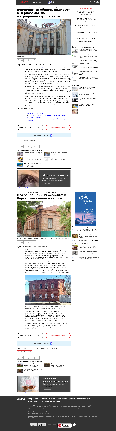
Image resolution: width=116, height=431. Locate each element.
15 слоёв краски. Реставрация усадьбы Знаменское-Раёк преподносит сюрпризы (32, 365)
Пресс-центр (72, 398)
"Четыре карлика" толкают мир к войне (87, 99)
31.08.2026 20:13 (21, 192)
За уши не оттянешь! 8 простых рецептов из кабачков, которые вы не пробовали (89, 236)
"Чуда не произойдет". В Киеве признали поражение (87, 105)
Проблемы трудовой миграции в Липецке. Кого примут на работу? (33, 153)
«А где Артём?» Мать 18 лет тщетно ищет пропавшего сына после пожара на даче (88, 242)
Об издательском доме (83, 398)
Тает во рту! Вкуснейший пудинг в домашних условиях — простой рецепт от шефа (88, 247)
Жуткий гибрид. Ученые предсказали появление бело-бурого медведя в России (89, 56)
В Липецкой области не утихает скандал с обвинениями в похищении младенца (85, 40)
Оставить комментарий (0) (58, 127)
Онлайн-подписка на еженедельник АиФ (39, 400)
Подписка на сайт (62, 398)
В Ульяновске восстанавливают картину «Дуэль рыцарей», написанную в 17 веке (59, 365)
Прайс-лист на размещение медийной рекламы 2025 (81, 400)
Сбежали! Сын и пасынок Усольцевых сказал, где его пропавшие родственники (89, 259)
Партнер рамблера (52, 424)
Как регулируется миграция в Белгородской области (59, 153)
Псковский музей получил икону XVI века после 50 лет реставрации (33, 371)
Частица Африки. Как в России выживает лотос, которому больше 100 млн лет (88, 79)
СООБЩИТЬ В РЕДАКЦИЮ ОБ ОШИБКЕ (50, 401)
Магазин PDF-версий (57, 400)
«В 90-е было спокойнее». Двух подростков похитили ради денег (88, 50)
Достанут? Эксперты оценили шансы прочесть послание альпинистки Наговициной (89, 231)
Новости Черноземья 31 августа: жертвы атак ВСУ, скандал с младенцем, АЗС (85, 13)
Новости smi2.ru (22, 187)
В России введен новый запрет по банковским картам (88, 93)
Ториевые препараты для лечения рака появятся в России (88, 88)
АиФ (27, 56)
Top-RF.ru (45, 68)
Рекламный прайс (33, 398)
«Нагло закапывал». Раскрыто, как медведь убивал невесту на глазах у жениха (88, 73)
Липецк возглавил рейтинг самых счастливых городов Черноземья (33, 158)
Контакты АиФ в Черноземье (47, 398)
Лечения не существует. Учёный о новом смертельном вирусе (88, 252)
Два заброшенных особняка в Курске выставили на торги (85, 33)
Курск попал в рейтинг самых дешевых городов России (59, 158)
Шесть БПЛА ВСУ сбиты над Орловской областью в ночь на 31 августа (85, 19)
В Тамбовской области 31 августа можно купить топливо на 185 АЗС (85, 26)
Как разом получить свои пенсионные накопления (85, 110)
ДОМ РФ (66, 238)
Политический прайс (33, 401)
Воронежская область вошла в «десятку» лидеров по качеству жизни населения (32, 165)
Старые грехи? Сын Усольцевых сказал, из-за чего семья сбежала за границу (88, 67)
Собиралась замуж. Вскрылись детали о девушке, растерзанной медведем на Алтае (88, 62)
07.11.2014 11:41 (20, 7)
